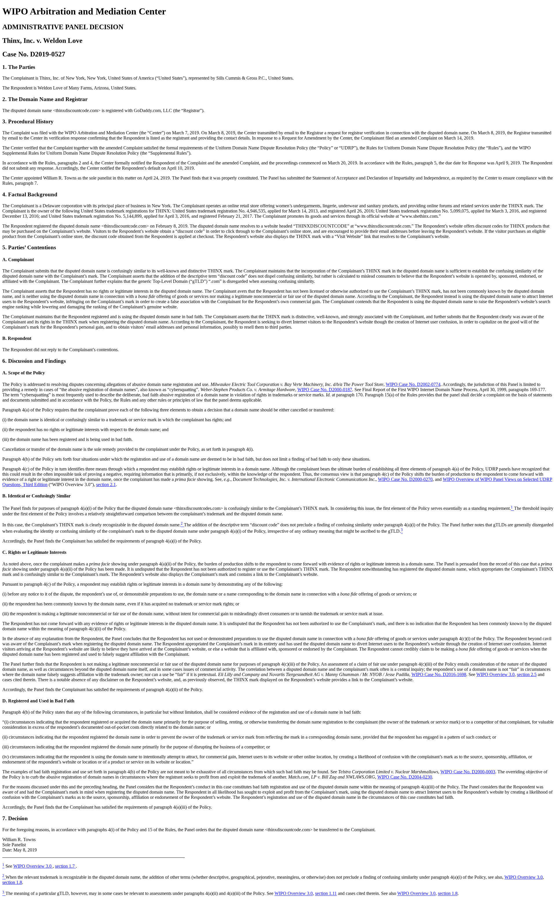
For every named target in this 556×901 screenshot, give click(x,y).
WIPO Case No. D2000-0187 (324, 389)
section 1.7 (65, 866)
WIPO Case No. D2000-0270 (405, 479)
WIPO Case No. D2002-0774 (413, 384)
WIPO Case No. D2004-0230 (404, 776)
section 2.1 (106, 484)
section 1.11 (326, 893)
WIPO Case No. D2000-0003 (467, 771)
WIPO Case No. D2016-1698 (438, 674)
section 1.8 (12, 882)
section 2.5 (527, 674)
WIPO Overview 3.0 (495, 674)
